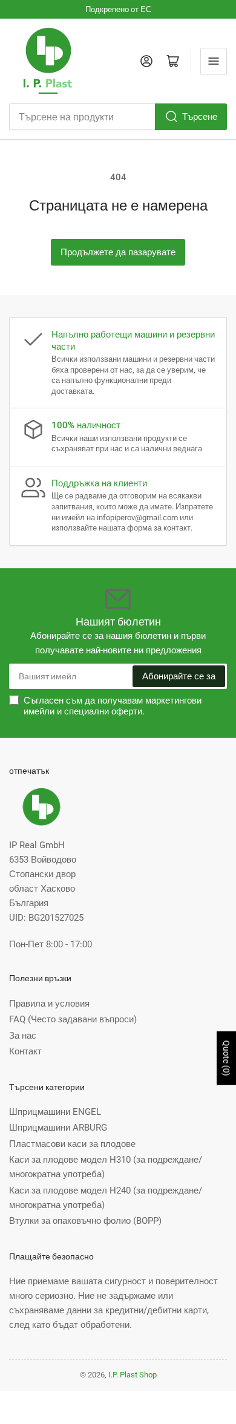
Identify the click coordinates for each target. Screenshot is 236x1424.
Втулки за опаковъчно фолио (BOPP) (85, 1220)
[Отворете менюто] (213, 61)
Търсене (199, 116)
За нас (22, 1035)
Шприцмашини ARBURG (58, 1127)
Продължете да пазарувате (118, 252)
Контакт (25, 1051)
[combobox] (118, 116)
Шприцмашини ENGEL (55, 1111)
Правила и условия (49, 1003)
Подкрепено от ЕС (118, 9)
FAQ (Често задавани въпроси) (73, 1019)
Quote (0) (226, 1058)
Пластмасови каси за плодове (72, 1143)
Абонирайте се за (178, 676)
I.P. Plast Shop (132, 1374)
